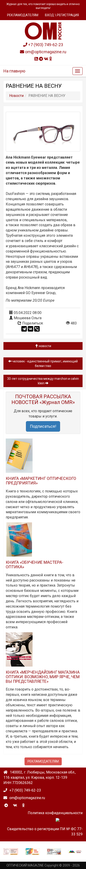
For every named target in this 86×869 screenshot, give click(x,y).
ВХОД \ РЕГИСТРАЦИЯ (62, 15)
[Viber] (37, 329)
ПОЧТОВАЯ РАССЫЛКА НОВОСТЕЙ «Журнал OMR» (43, 399)
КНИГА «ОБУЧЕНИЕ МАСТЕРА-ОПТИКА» (34, 564)
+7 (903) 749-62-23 (45, 44)
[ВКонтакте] (30, 329)
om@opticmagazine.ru (45, 51)
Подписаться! (43, 426)
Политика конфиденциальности (55, 813)
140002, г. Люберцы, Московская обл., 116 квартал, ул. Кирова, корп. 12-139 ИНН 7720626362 (39, 777)
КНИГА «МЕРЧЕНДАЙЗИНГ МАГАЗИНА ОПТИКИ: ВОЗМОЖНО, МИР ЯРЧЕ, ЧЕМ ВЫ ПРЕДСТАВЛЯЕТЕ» (43, 677)
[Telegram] (24, 329)
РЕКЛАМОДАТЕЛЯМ (22, 15)
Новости (44, 346)
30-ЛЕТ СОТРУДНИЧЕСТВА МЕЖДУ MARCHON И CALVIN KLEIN (43, 381)
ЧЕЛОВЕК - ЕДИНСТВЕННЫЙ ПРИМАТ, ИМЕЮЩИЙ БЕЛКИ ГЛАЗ (44, 363)
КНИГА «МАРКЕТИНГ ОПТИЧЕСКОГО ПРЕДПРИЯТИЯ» (41, 480)
